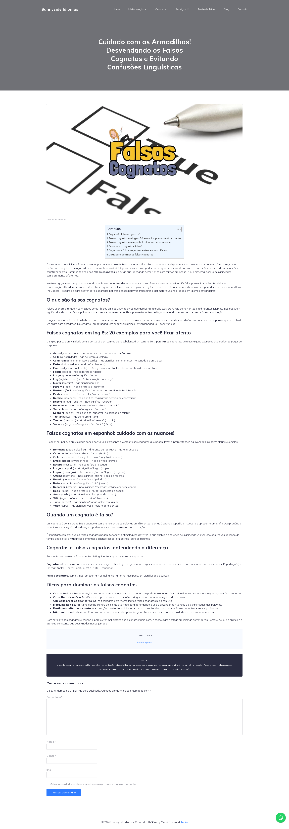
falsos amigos (210, 665)
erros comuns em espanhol (145, 665)
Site (48, 769)
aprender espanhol (65, 665)
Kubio (184, 822)
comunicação (108, 665)
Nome (51, 741)
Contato (243, 9)
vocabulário (186, 669)
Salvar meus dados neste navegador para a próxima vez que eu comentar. (94, 784)
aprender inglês (83, 665)
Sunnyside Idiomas (56, 219)
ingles (122, 669)
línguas (155, 669)
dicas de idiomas (123, 665)
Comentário (54, 697)
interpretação (133, 669)
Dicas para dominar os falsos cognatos (131, 254)
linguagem (145, 669)
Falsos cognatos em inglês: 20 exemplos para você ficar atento (145, 238)
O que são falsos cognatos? (124, 234)
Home (116, 9)
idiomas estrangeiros (108, 669)
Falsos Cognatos (144, 642)
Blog (226, 9)
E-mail (51, 755)
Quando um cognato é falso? (125, 246)
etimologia (197, 665)
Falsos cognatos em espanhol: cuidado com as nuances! (140, 242)
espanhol (186, 665)
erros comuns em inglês (169, 665)
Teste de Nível (206, 9)
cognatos (96, 665)
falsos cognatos (225, 665)
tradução (175, 669)
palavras (165, 669)
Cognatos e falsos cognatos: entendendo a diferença (139, 250)
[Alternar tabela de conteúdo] (177, 229)
